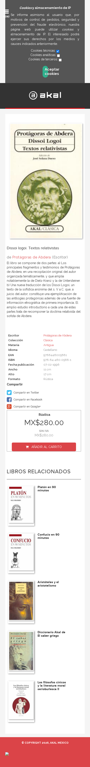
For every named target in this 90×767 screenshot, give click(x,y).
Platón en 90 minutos (47, 488)
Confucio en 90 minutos (48, 536)
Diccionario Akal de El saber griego (51, 633)
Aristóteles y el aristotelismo (48, 583)
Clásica (48, 340)
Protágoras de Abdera (31, 257)
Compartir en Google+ (27, 406)
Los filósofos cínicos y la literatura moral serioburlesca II (52, 685)
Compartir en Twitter (26, 392)
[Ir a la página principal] (45, 95)
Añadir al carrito (46, 447)
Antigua (48, 345)
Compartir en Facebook (27, 399)
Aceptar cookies (46, 71)
